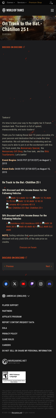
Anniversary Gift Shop (12, 151)
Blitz (47, 151)
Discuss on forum (28, 247)
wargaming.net (14, 362)
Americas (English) (16, 296)
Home (4, 19)
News (11, 19)
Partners (7, 311)
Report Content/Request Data (18, 322)
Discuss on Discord (12, 47)
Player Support (10, 305)
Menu (52, 10)
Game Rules (8, 339)
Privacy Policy (9, 333)
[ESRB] (14, 377)
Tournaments (8, 154)
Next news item (49, 266)
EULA (4, 328)
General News (20, 19)
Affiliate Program (11, 317)
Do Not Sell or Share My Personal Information (27, 351)
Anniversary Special (30, 148)
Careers (6, 345)
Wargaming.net (17, 413)
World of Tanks (13, 10)
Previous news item (9, 266)
